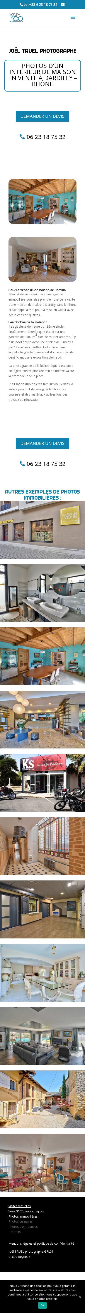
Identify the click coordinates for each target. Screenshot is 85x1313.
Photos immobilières (23, 1216)
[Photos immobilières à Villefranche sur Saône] (42, 873)
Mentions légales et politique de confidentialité (41, 1243)
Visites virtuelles (19, 1206)
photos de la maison (30, 322)
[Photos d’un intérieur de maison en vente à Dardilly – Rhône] (42, 683)
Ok (42, 1305)
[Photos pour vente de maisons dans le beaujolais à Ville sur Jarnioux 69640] (42, 1126)
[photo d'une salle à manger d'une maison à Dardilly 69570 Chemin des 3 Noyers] (42, 223)
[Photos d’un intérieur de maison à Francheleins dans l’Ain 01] (42, 1062)
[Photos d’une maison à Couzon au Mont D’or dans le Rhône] (42, 999)
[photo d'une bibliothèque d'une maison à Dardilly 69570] (42, 280)
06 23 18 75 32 (46, 137)
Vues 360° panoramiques (26, 1211)
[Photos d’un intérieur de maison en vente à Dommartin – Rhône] (42, 619)
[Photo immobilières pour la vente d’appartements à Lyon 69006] (42, 1189)
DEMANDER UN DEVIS (42, 116)
